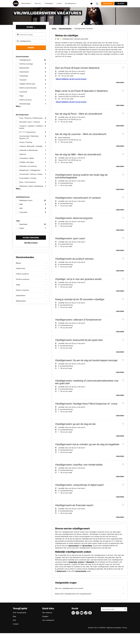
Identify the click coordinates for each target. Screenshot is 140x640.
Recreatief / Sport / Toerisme (29, 122)
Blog (14, 616)
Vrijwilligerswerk (25, 60)
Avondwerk (23, 92)
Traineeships (23, 76)
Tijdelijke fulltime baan (27, 84)
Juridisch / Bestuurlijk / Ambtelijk (30, 146)
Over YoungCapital (19, 612)
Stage (21, 96)
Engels (21, 228)
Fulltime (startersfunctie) (28, 88)
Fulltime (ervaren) (25, 100)
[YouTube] (82, 613)
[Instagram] (78, 613)
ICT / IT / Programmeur (27, 132)
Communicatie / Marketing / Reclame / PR (29, 137)
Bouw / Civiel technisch (27, 182)
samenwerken (73, 546)
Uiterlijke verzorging (26, 162)
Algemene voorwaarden (114, 627)
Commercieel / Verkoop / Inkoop (30, 174)
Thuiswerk (22, 80)
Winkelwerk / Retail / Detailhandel (31, 186)
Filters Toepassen (31, 238)
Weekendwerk (24, 68)
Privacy (125, 627)
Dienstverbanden (65, 28)
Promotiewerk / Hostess (27, 178)
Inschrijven (107, 3)
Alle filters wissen (31, 243)
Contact (59, 3)
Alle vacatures (47, 612)
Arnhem (81, 562)
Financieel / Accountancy (28, 166)
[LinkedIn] (74, 613)
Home (54, 28)
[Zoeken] (97, 3)
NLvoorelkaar (87, 546)
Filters (30, 27)
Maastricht (90, 562)
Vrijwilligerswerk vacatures (83, 28)
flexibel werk (61, 571)
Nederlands (23, 224)
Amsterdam (72, 562)
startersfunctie (80, 571)
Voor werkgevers (48, 620)
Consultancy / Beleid (26, 158)
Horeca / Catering (25, 142)
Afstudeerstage (24, 104)
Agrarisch (22, 154)
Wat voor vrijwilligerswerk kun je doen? (69, 588)
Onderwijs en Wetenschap (28, 150)
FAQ (14, 620)
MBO (21, 204)
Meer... (18, 106)
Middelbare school (25, 200)
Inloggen (121, 3)
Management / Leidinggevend (29, 170)
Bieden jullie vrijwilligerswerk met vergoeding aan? (73, 594)
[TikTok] (86, 613)
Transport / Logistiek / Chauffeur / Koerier (31, 127)
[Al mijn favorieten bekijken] (91, 3)
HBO (20, 208)
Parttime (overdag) (26, 64)
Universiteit (23, 212)
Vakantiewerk (24, 72)
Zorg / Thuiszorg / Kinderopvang (30, 118)
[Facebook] (90, 613)
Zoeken (31, 48)
